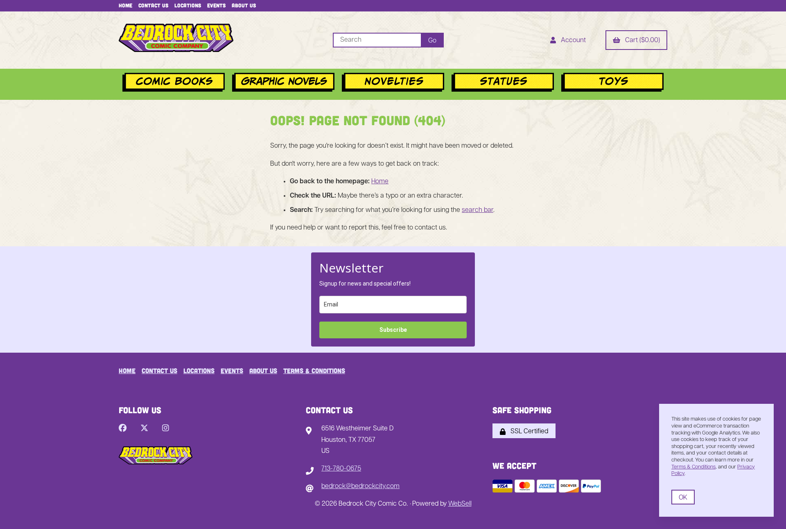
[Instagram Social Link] (165, 428)
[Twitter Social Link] (144, 428)
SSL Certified (527, 431)
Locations (187, 5)
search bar (477, 210)
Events (216, 5)
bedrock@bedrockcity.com (360, 486)
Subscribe (393, 329)
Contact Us (153, 5)
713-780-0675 (341, 469)
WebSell (460, 504)
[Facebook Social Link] (122, 428)
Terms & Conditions (314, 370)
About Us (244, 5)
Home (125, 5)
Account (572, 40)
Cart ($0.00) (641, 40)
